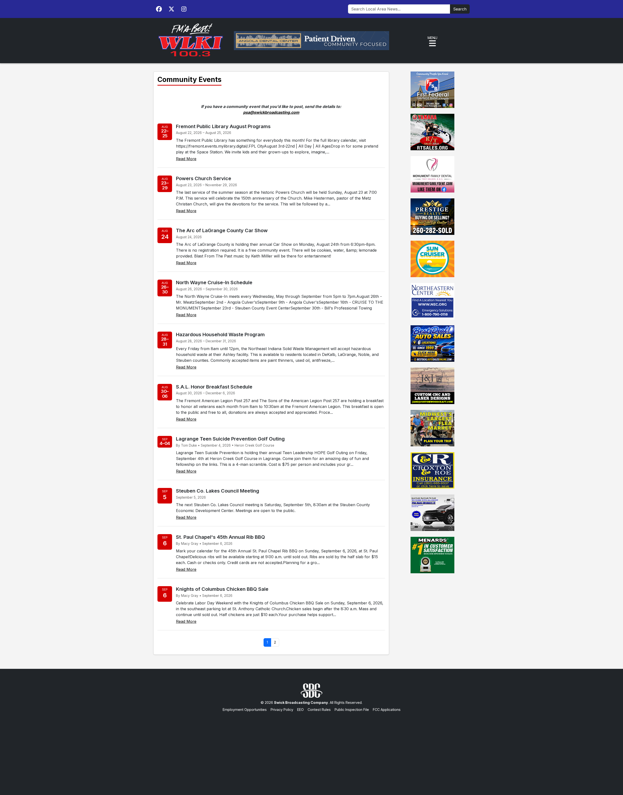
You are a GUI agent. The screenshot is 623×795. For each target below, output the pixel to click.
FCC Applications (387, 709)
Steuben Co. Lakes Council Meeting (217, 491)
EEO (300, 709)
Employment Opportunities (245, 709)
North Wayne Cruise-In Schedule (214, 282)
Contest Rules (319, 709)
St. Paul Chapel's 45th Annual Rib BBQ (220, 537)
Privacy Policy (282, 709)
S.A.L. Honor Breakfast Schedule (214, 387)
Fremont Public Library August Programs (223, 126)
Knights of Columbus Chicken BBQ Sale (222, 589)
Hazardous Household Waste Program (220, 334)
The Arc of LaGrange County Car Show (222, 230)
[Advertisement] (311, 749)
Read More (186, 158)
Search (460, 9)
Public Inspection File (352, 709)
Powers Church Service (203, 178)
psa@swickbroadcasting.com (271, 112)
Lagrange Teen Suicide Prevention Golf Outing (230, 439)
